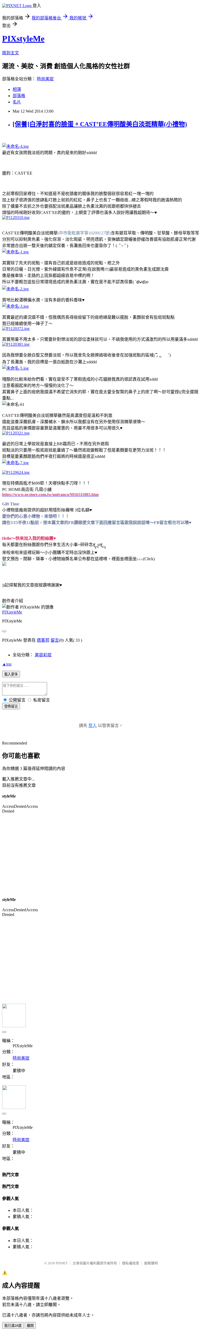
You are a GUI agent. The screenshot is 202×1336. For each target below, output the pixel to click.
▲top (7, 664)
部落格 (19, 95)
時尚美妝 (45, 79)
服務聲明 (151, 1263)
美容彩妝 (43, 655)
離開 (30, 1326)
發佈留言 (11, 706)
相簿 (17, 89)
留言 (54, 640)
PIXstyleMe (23, 38)
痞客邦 (43, 640)
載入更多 (11, 674)
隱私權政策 (130, 1263)
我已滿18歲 (13, 1326)
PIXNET (62, 1263)
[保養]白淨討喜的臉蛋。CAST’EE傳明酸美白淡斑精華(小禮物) (100, 124)
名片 (17, 102)
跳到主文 (10, 53)
